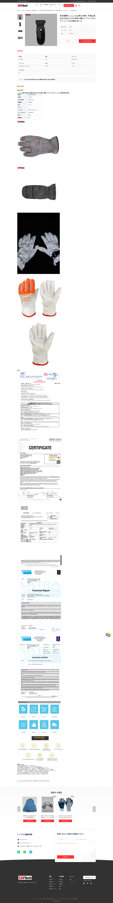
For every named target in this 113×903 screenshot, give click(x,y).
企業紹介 (61, 879)
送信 (68, 41)
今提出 (65, 857)
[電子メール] (32, 853)
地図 (60, 886)
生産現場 (61, 881)
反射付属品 (28, 10)
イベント (60, 4)
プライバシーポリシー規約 (39, 898)
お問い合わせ (53, 5)
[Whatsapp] (20, 853)
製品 (41, 4)
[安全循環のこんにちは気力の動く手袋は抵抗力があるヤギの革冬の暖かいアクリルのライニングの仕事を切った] (41, 30)
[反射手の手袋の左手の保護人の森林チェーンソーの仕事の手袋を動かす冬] (47, 804)
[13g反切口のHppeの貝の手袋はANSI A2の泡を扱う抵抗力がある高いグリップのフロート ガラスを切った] (65, 804)
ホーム (37, 4)
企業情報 (46, 4)
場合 (70, 879)
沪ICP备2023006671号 (56, 901)
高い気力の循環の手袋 (34, 780)
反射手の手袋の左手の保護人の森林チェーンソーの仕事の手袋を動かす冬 (47, 817)
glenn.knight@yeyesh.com (25, 842)
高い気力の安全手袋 (23, 780)
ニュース (71, 881)
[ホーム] (22, 5)
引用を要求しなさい (69, 5)
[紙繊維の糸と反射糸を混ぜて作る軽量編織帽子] (30, 804)
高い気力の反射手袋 (44, 780)
